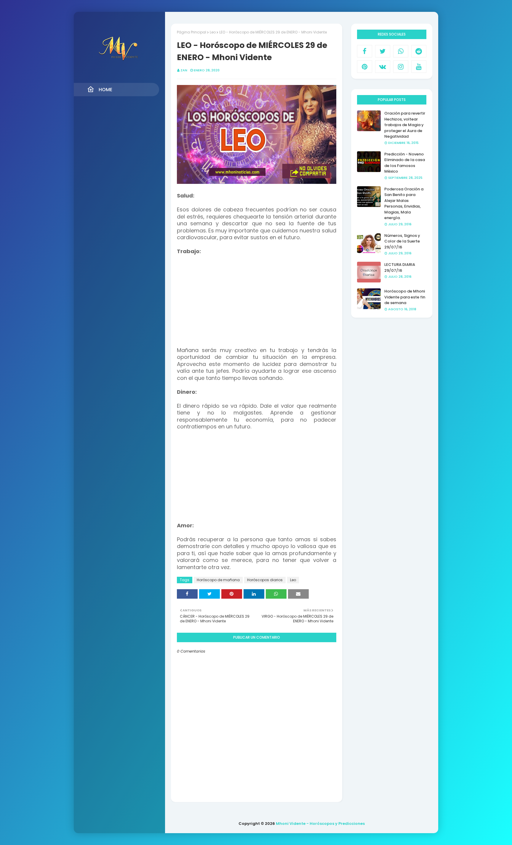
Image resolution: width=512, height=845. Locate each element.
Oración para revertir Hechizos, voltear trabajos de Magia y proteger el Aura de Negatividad (404, 124)
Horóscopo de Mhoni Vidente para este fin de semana (404, 297)
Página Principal (191, 32)
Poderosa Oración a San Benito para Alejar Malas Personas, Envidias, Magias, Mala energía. (403, 203)
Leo (213, 32)
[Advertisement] (256, 296)
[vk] (382, 66)
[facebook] (364, 51)
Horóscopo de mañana (218, 579)
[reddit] (418, 51)
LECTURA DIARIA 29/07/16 (399, 267)
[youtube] (418, 66)
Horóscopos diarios (265, 579)
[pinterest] (364, 66)
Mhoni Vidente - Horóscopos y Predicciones (320, 823)
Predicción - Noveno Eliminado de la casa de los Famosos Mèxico (404, 162)
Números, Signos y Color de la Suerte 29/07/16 (402, 241)
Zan (183, 70)
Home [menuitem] (105, 89)
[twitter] (382, 51)
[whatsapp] (400, 51)
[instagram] (400, 66)
